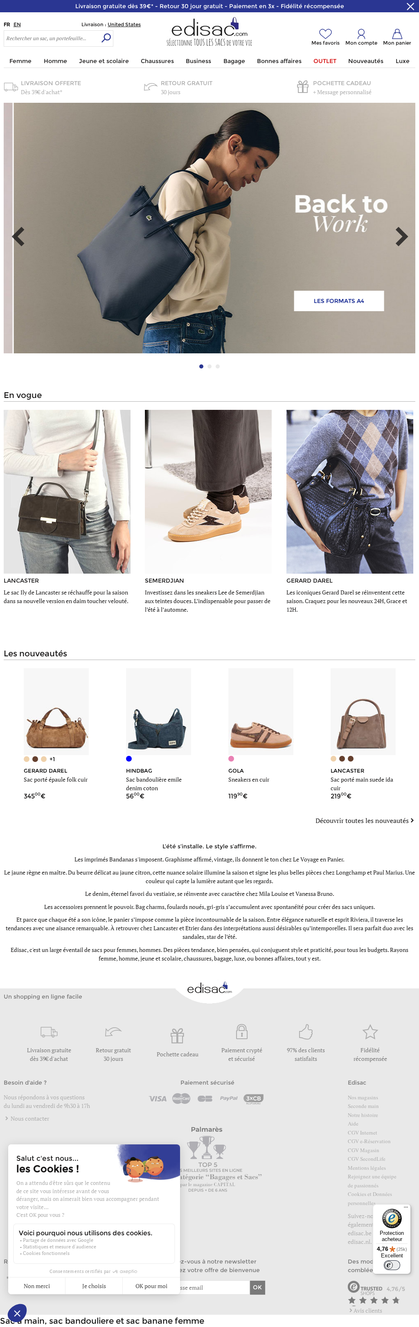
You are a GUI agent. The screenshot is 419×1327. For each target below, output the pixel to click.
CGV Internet (362, 1132)
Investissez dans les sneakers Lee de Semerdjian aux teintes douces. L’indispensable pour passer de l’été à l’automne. (207, 600)
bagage (223, 958)
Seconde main (363, 1106)
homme (128, 958)
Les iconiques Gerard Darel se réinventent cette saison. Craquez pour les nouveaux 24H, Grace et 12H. (346, 600)
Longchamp (351, 872)
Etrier (192, 928)
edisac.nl (359, 1242)
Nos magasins (363, 1097)
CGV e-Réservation (369, 1141)
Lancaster (165, 928)
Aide (353, 1123)
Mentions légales (367, 1167)
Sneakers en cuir (248, 779)
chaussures (198, 958)
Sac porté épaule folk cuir (56, 779)
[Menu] (406, 1209)
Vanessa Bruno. (314, 893)
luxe (239, 958)
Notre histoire (363, 1115)
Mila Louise (273, 893)
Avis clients (368, 1310)
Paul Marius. (388, 872)
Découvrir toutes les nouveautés (362, 820)
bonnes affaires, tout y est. (288, 958)
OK (257, 1287)
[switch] (392, 1265)
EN (17, 24)
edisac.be (360, 1233)
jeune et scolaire (160, 958)
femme (107, 958)
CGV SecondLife (366, 1158)
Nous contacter (29, 1118)
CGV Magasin (363, 1150)
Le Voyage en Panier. (319, 859)
